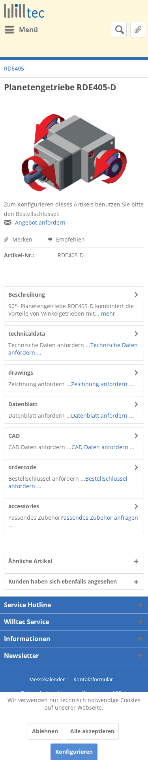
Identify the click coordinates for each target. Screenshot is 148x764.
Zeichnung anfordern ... (102, 384)
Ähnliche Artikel (30, 561)
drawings (20, 372)
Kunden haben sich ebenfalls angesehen (62, 581)
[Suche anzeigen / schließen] (119, 29)
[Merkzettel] (138, 29)
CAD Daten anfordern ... (103, 447)
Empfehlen (69, 239)
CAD (14, 435)
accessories (23, 506)
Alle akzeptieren (92, 731)
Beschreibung (26, 294)
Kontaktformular (93, 679)
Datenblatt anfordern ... (102, 415)
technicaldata (26, 333)
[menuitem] (21, 29)
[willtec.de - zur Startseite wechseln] (24, 11)
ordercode (22, 467)
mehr (107, 313)
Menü (28, 29)
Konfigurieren (74, 751)
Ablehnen (45, 731)
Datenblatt (22, 404)
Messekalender (47, 679)
